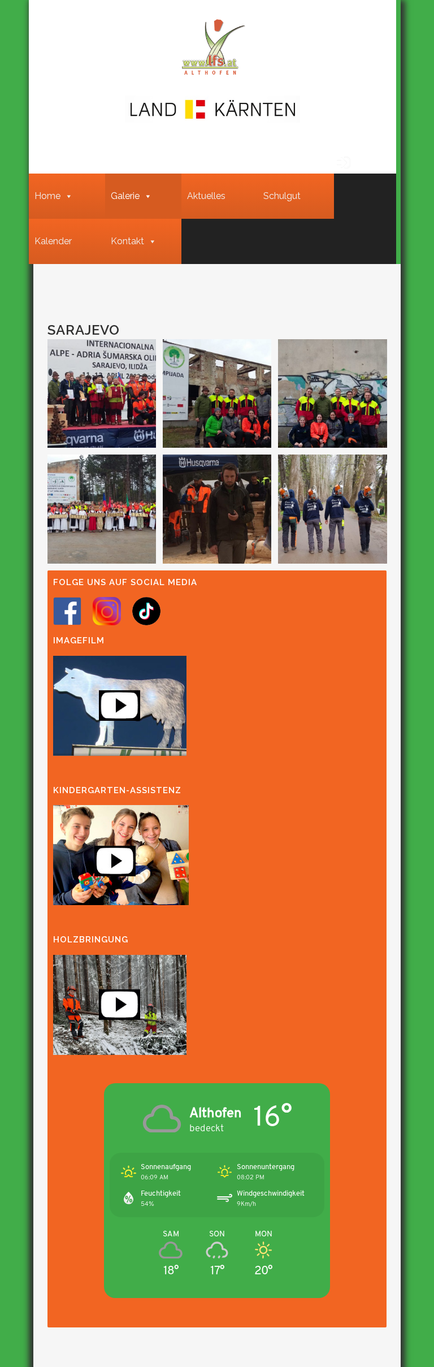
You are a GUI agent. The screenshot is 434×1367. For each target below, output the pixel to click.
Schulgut (282, 196)
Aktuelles (206, 196)
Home (47, 196)
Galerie (125, 196)
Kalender (53, 241)
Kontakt (127, 241)
